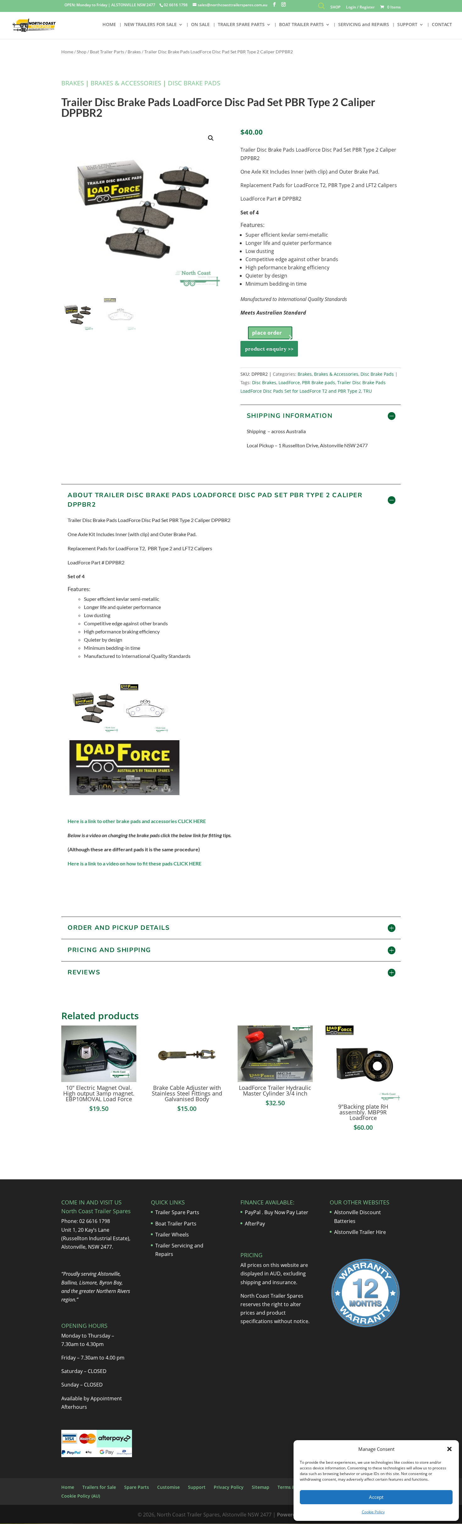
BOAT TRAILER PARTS (301, 24)
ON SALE (200, 24)
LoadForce (289, 382)
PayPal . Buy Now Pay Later (277, 1212)
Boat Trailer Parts (107, 51)
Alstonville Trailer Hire (360, 1232)
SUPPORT (407, 24)
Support (197, 1487)
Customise (168, 1487)
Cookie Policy (373, 1512)
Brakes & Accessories (126, 83)
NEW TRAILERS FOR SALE (150, 24)
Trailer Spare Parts (177, 1212)
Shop (81, 51)
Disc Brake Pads (194, 83)
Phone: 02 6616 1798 (85, 1221)
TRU (367, 391)
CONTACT (442, 24)
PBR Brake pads (318, 382)
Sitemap (260, 1487)
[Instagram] (283, 4)
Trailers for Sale (99, 1487)
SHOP (335, 7)
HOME (109, 24)
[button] (449, 1449)
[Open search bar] (321, 7)
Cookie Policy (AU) (80, 1496)
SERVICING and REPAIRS (363, 24)
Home (67, 51)
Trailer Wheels (172, 1234)
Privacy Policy (229, 1487)
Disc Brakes (264, 382)
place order (267, 332)
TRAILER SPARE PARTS (241, 24)
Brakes (134, 51)
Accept (376, 1497)
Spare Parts (136, 1487)
